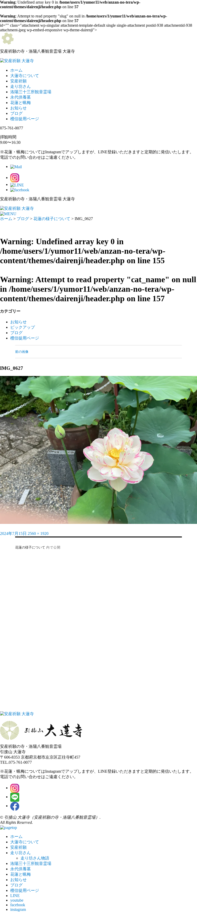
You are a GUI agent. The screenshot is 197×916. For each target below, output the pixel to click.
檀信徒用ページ (24, 119)
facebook (17, 905)
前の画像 (21, 352)
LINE (15, 895)
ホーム (16, 70)
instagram (18, 909)
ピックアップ (22, 327)
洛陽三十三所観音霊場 (30, 92)
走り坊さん (20, 86)
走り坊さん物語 (35, 858)
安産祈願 (18, 81)
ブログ (16, 113)
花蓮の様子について (51, 218)
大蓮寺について (24, 75)
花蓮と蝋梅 (20, 102)
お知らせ (18, 108)
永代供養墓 (20, 97)
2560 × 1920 (38, 533)
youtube (16, 900)
